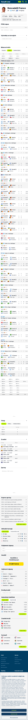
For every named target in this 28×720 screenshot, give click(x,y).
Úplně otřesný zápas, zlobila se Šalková (12, 504)
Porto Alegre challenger (10, 307)
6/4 (24, 381)
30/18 (10, 381)
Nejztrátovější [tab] (13, 599)
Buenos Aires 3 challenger (11, 351)
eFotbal (19, 643)
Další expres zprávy (21, 524)
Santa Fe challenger (9, 253)
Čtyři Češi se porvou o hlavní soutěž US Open (14, 513)
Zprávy (18, 637)
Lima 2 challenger (9, 233)
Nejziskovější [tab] (5, 599)
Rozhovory (17, 661)
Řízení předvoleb (14, 717)
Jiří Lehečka (3, 659)
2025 (3, 58)
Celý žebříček (22, 614)
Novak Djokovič (4, 657)
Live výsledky (7, 637)
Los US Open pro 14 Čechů (10, 502)
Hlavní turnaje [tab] (5, 531)
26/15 (10, 379)
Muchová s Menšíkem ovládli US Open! (12, 519)
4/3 (17, 56)
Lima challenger (8, 95)
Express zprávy (17, 663)
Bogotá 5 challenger (9, 269)
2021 (3, 385)
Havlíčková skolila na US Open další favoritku (14, 521)
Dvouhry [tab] (4, 423)
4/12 (10, 385)
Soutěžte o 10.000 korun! (14, 559)
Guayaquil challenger (10, 63)
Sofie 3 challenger (9, 152)
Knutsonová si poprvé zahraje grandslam (13, 499)
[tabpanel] (14, 224)
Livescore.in (7, 640)
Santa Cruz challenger (10, 243)
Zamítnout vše (14, 714)
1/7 (10, 390)
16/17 (10, 383)
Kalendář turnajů (19, 670)
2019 (3, 390)
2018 (3, 392)
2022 (3, 383)
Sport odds (19, 640)
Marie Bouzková (4, 667)
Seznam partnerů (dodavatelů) (8, 706)
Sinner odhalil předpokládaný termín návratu (13, 506)
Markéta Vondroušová (5, 663)
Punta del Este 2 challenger (7, 341)
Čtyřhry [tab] (9, 423)
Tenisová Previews (18, 659)
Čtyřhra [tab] (9, 50)
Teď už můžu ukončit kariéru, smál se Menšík (14, 511)
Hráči (3, 4)
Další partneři (22, 646)
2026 (3, 56)
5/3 (10, 56)
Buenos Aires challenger (10, 143)
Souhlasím (14, 710)
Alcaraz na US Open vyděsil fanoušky (12, 508)
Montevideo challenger (10, 85)
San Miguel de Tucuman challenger (8, 318)
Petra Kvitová (3, 661)
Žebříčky (3, 670)
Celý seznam (22, 630)
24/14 (17, 381)
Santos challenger (9, 285)
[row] (14, 56)
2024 (3, 379)
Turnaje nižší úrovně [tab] (14, 531)
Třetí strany (22, 696)
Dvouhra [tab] (4, 50)
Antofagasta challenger (10, 133)
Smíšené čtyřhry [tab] (17, 50)
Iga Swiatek (3, 665)
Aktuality (16, 657)
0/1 (10, 387)
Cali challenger (8, 105)
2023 (3, 381)
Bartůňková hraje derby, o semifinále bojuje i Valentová (13, 516)
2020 (3, 387)
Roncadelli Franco (8, 4)
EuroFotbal (6, 643)
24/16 (10, 58)
